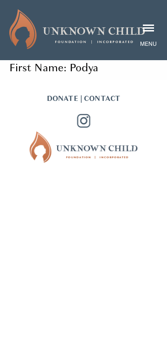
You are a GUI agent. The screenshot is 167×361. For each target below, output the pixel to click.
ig (83, 121)
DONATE (62, 98)
